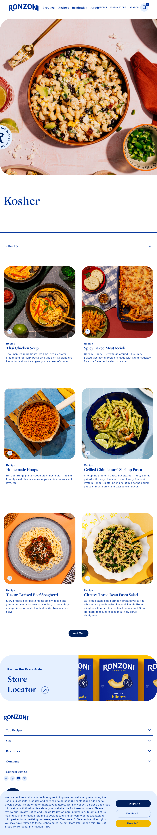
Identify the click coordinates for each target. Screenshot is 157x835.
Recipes (63, 7)
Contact (102, 7)
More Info (133, 823)
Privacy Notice (27, 812)
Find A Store (118, 7)
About (95, 7)
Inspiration (79, 7)
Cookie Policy (51, 812)
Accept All (133, 803)
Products (49, 7)
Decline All (133, 813)
